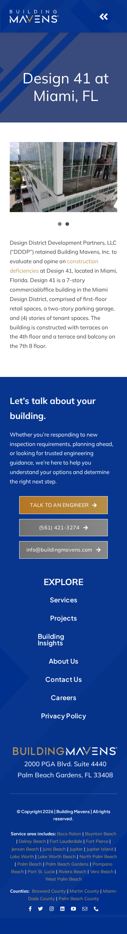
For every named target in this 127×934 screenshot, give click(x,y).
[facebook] (30, 908)
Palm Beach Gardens (67, 864)
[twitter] (40, 908)
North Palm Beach (98, 856)
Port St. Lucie (41, 871)
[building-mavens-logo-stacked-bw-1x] (34, 12)
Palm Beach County (79, 898)
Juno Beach (54, 849)
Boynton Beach (100, 833)
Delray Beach (32, 841)
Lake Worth (22, 856)
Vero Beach (101, 871)
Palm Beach (29, 864)
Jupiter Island (100, 849)
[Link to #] (103, 16)
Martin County (84, 891)
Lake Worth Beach (57, 856)
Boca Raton (69, 833)
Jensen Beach (25, 849)
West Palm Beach (63, 879)
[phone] (96, 908)
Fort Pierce (97, 841)
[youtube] (73, 908)
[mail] (84, 908)
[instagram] (51, 908)
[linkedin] (62, 908)
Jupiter (76, 849)
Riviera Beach (72, 871)
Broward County (49, 891)
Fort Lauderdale (66, 841)
